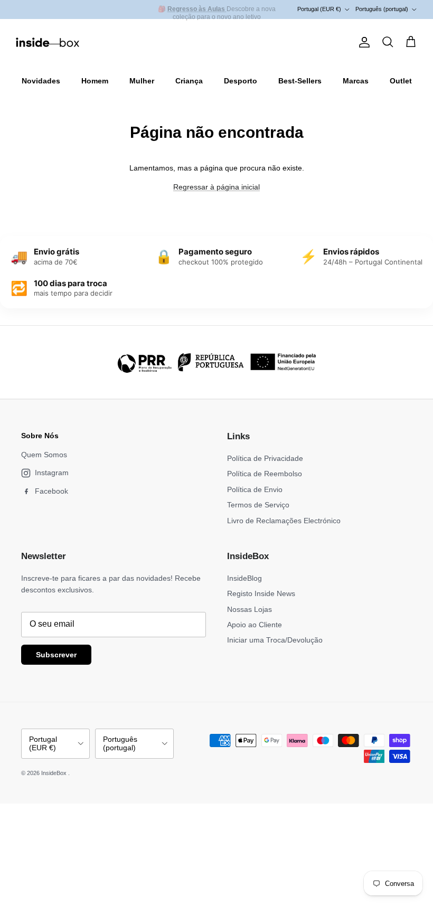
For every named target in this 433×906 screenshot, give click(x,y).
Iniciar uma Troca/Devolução (275, 640)
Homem (94, 81)
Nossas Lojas (249, 609)
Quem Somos (44, 454)
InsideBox (54, 773)
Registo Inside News (261, 593)
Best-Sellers (300, 81)
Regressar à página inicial (216, 187)
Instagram (52, 472)
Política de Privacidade (265, 458)
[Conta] (362, 42)
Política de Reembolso (264, 473)
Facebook (51, 491)
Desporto (240, 81)
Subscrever (56, 654)
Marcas (356, 81)
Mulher (141, 81)
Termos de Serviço (258, 505)
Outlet (401, 81)
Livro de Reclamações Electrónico (284, 520)
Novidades (41, 81)
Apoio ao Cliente (254, 624)
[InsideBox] (47, 42)
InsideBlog (244, 578)
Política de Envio (255, 489)
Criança (189, 81)
